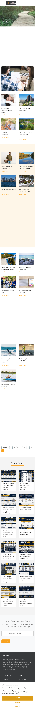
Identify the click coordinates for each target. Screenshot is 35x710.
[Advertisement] (17, 43)
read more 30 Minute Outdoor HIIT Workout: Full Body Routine (26, 527)
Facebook (24, 679)
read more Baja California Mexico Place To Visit (26, 263)
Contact (5, 679)
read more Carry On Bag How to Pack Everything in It (8, 162)
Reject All (17, 706)
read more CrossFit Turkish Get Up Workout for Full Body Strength (8, 550)
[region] (17, 696)
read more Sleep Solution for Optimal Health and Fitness (8, 105)
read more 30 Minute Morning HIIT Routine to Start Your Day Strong (26, 504)
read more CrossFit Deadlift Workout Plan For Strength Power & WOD (8, 527)
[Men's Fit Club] (11, 2)
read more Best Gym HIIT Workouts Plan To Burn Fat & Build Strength (8, 573)
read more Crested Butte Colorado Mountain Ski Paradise (8, 263)
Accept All (17, 698)
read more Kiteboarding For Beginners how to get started (8, 355)
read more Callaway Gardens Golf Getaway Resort (26, 129)
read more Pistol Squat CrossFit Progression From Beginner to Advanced (8, 480)
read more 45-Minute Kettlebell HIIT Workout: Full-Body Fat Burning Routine (8, 596)
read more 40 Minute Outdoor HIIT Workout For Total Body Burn (26, 550)
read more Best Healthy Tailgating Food (8, 286)
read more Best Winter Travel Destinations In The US (26, 185)
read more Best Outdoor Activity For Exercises (8, 379)
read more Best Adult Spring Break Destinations (8, 128)
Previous (6, 448)
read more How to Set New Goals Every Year (26, 286)
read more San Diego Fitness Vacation (8, 185)
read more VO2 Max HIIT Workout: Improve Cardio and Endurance (26, 480)
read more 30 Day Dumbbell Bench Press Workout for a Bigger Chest (26, 596)
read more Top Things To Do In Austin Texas (26, 105)
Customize (17, 702)
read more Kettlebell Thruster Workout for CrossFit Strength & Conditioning (8, 504)
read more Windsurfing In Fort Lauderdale (26, 355)
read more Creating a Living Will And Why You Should (17, 78)
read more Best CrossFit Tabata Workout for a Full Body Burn (26, 573)
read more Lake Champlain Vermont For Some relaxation (26, 162)
